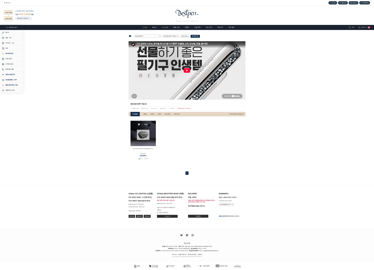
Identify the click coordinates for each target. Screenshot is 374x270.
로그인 (334, 3)
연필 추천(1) (163, 108)
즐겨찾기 (8, 3)
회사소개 (174, 254)
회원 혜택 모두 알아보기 (23, 18)
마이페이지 (365, 3)
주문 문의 (147, 216)
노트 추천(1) (172, 108)
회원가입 (344, 3)
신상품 (145, 27)
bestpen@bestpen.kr (212, 250)
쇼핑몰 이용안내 (182, 254)
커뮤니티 (220, 27)
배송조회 (198, 216)
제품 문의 (139, 216)
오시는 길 (167, 216)
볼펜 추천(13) (144, 108)
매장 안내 (176, 27)
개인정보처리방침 (191, 254)
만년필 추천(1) (134, 108)
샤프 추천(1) (154, 108)
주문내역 (354, 3)
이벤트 (187, 27)
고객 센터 (231, 27)
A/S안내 (132, 216)
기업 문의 (197, 27)
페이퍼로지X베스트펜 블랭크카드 (143, 148)
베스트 (154, 27)
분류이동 (195, 36)
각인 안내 (209, 27)
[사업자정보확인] (186, 248)
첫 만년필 (165, 27)
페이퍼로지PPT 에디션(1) (184, 108)
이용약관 (200, 254)
